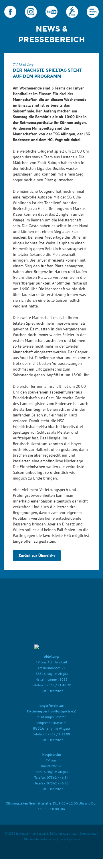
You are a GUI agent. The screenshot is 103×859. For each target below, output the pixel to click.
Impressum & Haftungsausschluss (54, 833)
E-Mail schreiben (51, 691)
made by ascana (69, 839)
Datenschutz (88, 833)
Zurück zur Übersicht (37, 555)
